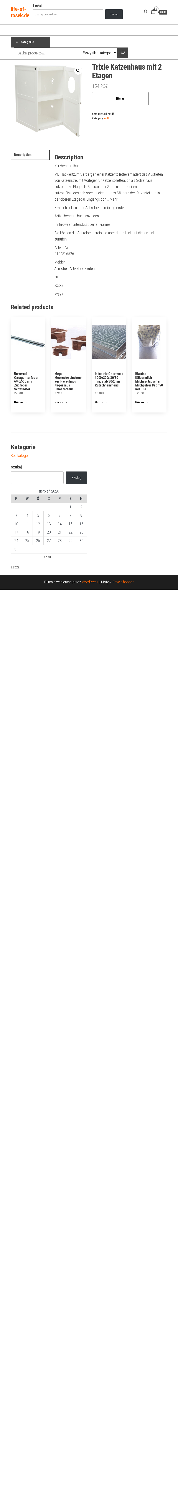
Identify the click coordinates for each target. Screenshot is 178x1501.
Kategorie (27, 42)
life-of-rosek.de (20, 12)
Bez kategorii (20, 455)
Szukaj (37, 6)
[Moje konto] (145, 11)
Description (22, 155)
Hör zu (120, 98)
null (106, 118)
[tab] (30, 155)
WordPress (90, 582)
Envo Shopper (123, 582)
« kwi (47, 556)
